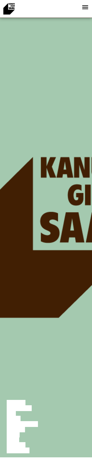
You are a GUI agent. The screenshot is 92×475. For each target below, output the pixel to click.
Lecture (16, 403)
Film (11, 413)
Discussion (19, 408)
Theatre (16, 429)
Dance (14, 419)
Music (13, 434)
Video (13, 440)
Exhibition (18, 450)
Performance (22, 424)
